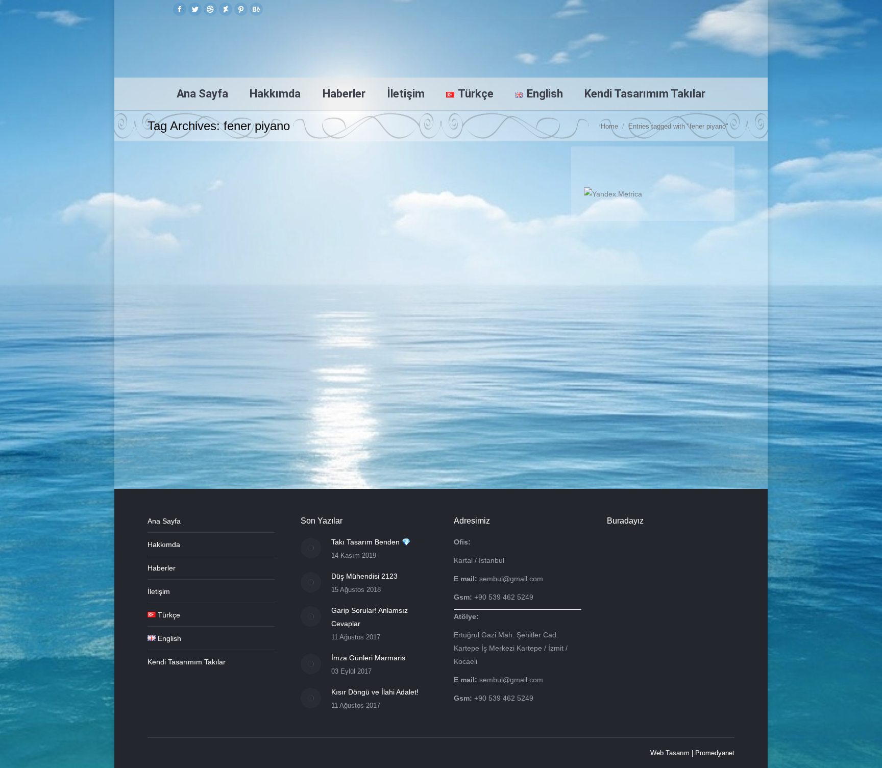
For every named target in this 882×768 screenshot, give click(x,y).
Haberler (162, 568)
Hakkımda (164, 544)
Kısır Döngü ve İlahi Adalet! (375, 692)
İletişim (159, 591)
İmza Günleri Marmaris (368, 658)
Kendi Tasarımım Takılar (187, 662)
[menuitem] (202, 94)
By (251, 360)
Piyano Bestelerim (187, 360)
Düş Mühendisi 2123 (364, 576)
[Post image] (311, 548)
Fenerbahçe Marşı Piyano (207, 342)
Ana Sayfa (164, 521)
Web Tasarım (670, 753)
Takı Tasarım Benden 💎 (370, 542)
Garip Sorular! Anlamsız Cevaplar (369, 617)
